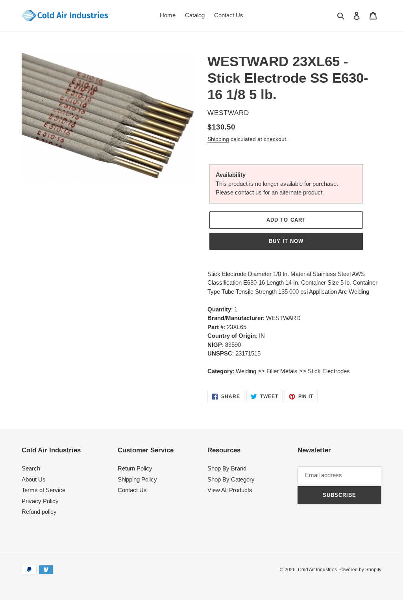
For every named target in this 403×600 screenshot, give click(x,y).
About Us (34, 479)
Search (31, 468)
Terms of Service (43, 490)
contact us (248, 192)
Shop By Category (231, 479)
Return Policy (135, 468)
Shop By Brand (226, 468)
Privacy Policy (40, 501)
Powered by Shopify (359, 569)
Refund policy (39, 511)
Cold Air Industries (317, 569)
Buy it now (286, 241)
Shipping (218, 139)
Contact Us (132, 490)
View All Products (229, 490)
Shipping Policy (137, 479)
